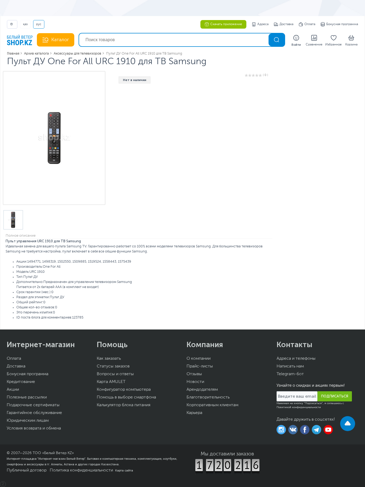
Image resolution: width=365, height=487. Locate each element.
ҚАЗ (25, 24)
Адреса (263, 24)
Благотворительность (208, 397)
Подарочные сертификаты (33, 405)
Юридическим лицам (28, 421)
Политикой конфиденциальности (299, 407)
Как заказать (109, 358)
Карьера (194, 413)
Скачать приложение (226, 24)
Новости (195, 382)
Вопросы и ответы (115, 374)
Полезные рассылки (27, 397)
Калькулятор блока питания (123, 405)
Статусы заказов (113, 366)
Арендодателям (202, 390)
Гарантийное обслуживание (34, 413)
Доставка (286, 24)
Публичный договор (26, 470)
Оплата (309, 24)
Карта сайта (124, 470)
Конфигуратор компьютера (124, 390)
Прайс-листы (200, 366)
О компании (199, 358)
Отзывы (194, 374)
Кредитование (21, 382)
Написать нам (290, 366)
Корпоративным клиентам (212, 405)
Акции (13, 390)
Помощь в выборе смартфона (126, 397)
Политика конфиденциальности (81, 470)
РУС (38, 24)
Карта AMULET (111, 382)
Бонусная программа (342, 24)
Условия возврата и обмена (34, 428)
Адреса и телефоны (296, 358)
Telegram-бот (290, 374)
